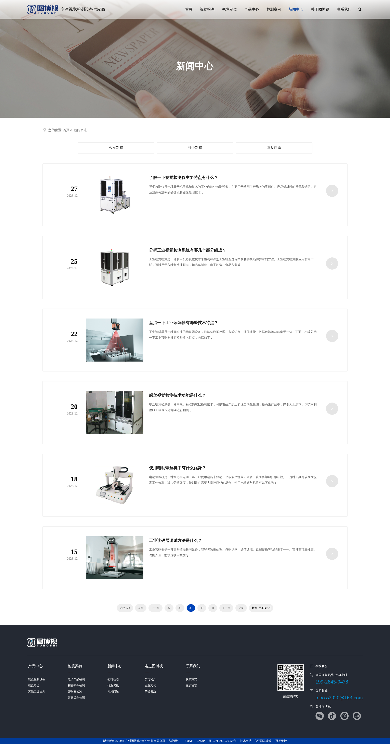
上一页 (155, 607)
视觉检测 (207, 9)
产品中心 (251, 9)
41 (212, 607)
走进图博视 (154, 666)
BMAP (189, 740)
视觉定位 (229, 9)
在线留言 (191, 685)
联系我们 (344, 9)
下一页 (226, 607)
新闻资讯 (80, 130)
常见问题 (274, 148)
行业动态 (195, 148)
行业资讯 (113, 685)
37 (169, 607)
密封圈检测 (75, 691)
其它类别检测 (76, 697)
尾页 (241, 607)
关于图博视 (320, 9)
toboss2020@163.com (339, 698)
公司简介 (150, 679)
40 (201, 607)
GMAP (201, 740)
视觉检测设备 (36, 679)
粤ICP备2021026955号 (222, 740)
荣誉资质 (150, 691)
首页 (188, 9)
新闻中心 (296, 9)
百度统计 (281, 740)
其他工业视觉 (36, 691)
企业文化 (150, 685)
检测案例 (273, 9)
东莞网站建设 (262, 740)
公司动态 (116, 148)
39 (191, 607)
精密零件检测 (76, 685)
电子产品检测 (76, 679)
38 (180, 607)
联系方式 (191, 679)
